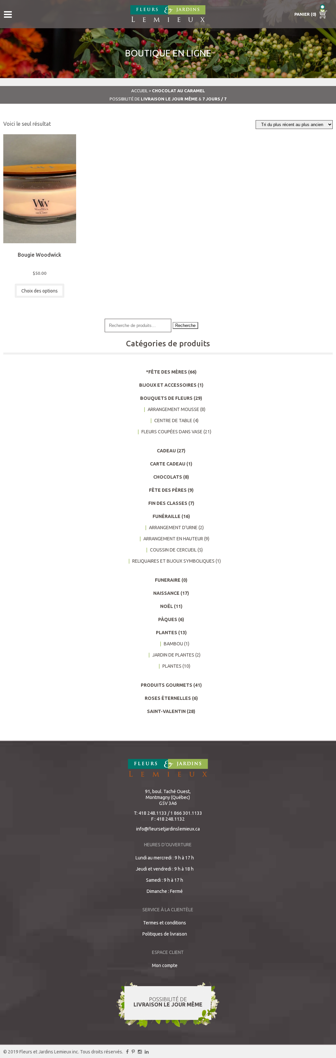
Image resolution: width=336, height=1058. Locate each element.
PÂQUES (167, 619)
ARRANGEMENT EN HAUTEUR (173, 538)
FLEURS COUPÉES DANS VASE (171, 431)
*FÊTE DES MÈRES (166, 372)
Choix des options (39, 290)
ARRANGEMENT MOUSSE (173, 409)
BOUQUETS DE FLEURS (166, 398)
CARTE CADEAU (167, 463)
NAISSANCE (166, 593)
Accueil (139, 90)
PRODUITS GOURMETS (166, 685)
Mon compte (165, 965)
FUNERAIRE (167, 580)
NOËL (166, 606)
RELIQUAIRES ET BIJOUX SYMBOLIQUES (173, 561)
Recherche (185, 325)
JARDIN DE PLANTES (173, 655)
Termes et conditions (164, 922)
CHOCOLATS (167, 477)
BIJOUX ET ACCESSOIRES (168, 385)
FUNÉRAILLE (166, 516)
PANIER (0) (305, 14)
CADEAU (166, 450)
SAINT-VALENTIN (166, 711)
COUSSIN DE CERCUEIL (173, 549)
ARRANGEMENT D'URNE (173, 527)
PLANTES (166, 632)
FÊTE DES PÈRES (168, 490)
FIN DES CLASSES (167, 503)
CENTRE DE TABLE (173, 420)
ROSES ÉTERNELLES (168, 698)
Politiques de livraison (164, 934)
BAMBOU (173, 643)
